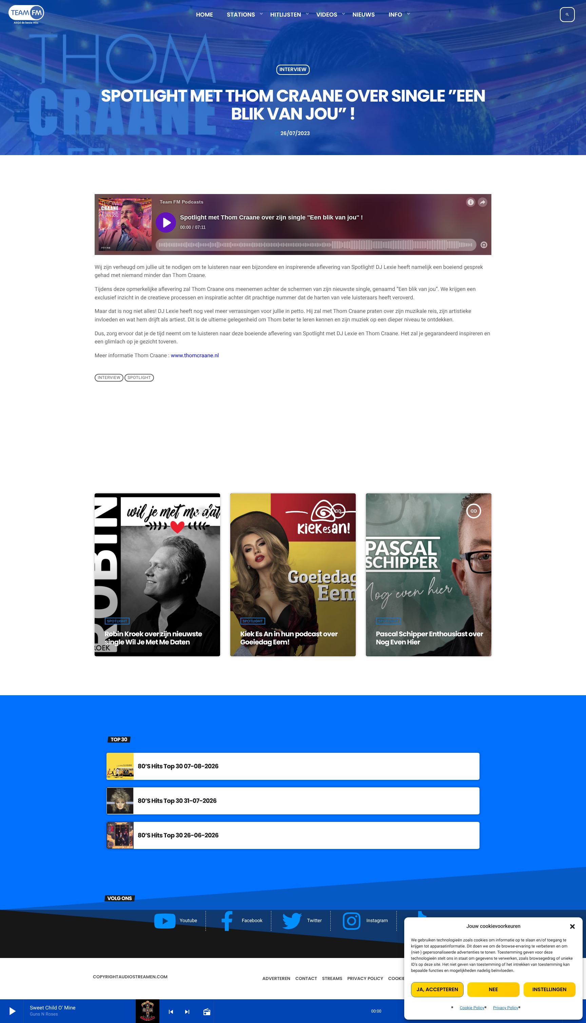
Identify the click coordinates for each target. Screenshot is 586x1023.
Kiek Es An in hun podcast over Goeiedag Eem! (289, 638)
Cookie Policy (472, 1007)
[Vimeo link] (26, 14)
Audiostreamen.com (143, 977)
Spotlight (139, 377)
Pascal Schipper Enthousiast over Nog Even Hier (429, 638)
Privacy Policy (505, 1007)
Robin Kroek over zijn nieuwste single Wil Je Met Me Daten (153, 638)
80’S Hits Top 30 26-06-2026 (178, 835)
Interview (293, 69)
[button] (572, 926)
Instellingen (549, 989)
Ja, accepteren (437, 989)
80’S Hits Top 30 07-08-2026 (178, 766)
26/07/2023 (292, 133)
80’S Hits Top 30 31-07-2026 (177, 801)
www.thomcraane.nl (195, 355)
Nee (493, 989)
